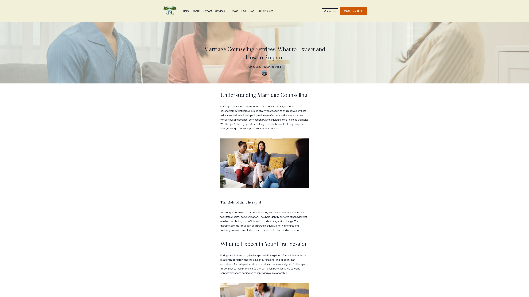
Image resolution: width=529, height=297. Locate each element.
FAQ (243, 11)
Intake (234, 11)
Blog (251, 11)
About (196, 11)
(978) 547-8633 (353, 11)
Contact (207, 11)
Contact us (330, 11)
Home (186, 11)
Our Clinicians (265, 11)
